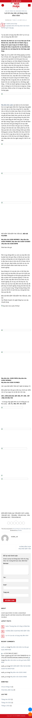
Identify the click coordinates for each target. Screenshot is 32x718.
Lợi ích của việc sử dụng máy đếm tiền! (16, 635)
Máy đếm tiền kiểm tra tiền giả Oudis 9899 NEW (15, 661)
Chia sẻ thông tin (10, 10)
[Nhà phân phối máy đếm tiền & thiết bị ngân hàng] (16, 5)
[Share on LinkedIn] (23, 523)
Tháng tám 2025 (6, 699)
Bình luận (6, 563)
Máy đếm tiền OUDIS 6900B (18, 676)
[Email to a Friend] (17, 523)
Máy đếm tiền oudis (7, 105)
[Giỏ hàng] (29, 5)
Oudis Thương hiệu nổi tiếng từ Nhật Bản (17, 626)
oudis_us (24, 20)
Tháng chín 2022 (6, 702)
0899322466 (18, 1)
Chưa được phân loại (21, 10)
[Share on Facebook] (11, 523)
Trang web (6, 592)
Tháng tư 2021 (5, 705)
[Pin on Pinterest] (20, 523)
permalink (19, 530)
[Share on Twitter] (14, 523)
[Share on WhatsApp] (8, 523)
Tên (4, 577)
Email (5, 584)
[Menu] (2, 5)
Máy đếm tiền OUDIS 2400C (18, 672)
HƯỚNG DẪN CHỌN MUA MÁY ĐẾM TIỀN (17, 631)
